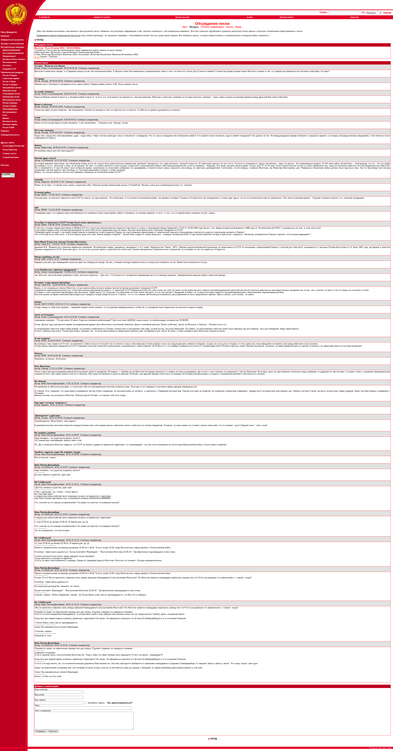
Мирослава (46, 147)
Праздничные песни (12, 88)
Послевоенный (9, 62)
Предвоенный (9, 56)
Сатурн (44, 418)
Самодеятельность (10, 135)
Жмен (44, 225)
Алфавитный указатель (12, 40)
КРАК (43, 341)
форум (174, 35)
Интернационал (10, 112)
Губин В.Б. (46, 244)
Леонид (44, 81)
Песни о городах (10, 85)
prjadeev (45, 405)
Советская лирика (11, 78)
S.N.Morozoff (47, 160)
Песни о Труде (9, 81)
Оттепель (7, 65)
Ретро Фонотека (10, 150)
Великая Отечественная (14, 59)
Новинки (5, 36)
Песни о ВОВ (8, 127)
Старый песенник (11, 157)
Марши (6, 118)
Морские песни (9, 91)
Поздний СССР (9, 69)
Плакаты (5, 131)
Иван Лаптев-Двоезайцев (53, 383)
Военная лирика (10, 124)
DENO (44, 195)
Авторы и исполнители (12, 43)
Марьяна (45, 182)
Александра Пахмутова (13, 146)
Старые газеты (9, 153)
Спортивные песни (11, 94)
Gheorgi (44, 368)
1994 (43, 259)
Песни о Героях (10, 106)
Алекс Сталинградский (52, 68)
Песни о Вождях (10, 103)
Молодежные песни (12, 100)
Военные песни (10, 121)
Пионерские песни (11, 97)
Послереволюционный (13, 53)
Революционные (10, 109)
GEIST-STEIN (47, 304)
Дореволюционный (11, 50)
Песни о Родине (10, 75)
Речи (5, 115)
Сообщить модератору (88, 68)
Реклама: (5, 165)
